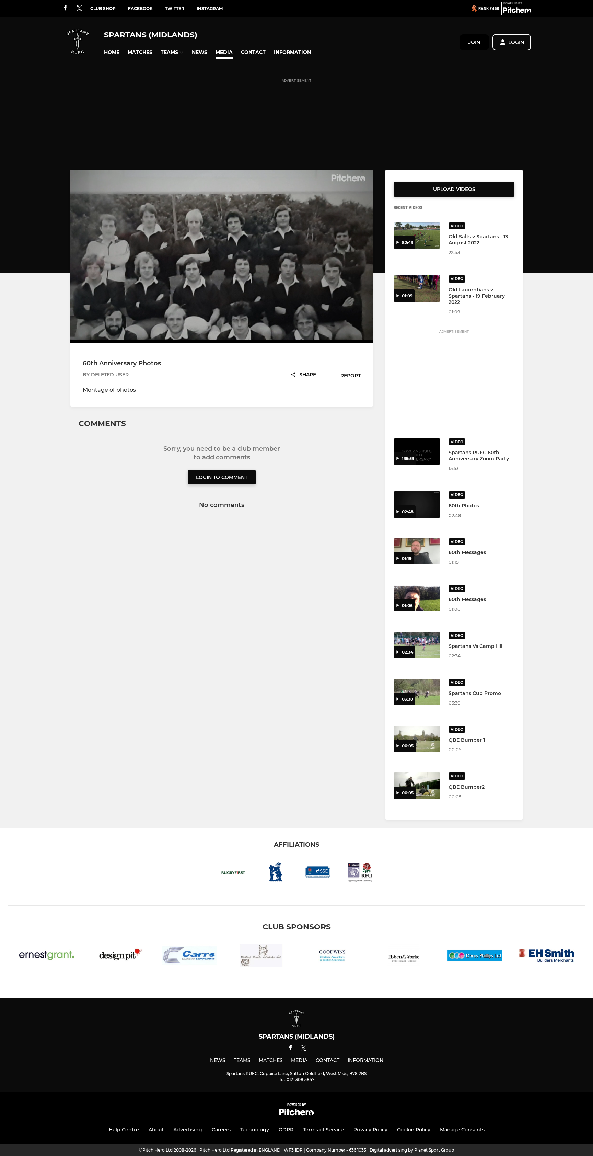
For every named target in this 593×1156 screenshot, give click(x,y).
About (156, 1129)
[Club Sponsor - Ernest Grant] (46, 957)
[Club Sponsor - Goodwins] (332, 957)
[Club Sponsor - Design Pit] (118, 957)
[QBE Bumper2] (417, 785)
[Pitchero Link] (517, 11)
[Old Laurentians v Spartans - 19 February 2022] (417, 288)
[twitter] (79, 8)
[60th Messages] (417, 551)
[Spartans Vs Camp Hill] (417, 645)
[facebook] (65, 8)
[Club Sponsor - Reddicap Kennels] (260, 957)
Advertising (187, 1129)
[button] (112, 52)
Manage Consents (462, 1129)
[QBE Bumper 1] (417, 739)
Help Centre (124, 1129)
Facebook (140, 8)
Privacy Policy (370, 1129)
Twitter (174, 8)
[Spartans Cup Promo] (417, 692)
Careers (221, 1129)
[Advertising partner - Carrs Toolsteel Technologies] (189, 957)
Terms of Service (323, 1129)
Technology (254, 1129)
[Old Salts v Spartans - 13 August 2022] (417, 235)
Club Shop (103, 8)
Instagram (210, 8)
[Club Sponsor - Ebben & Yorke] (403, 957)
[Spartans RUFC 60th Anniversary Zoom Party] (417, 451)
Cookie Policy (413, 1129)
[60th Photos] (417, 504)
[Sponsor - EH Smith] (546, 957)
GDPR (286, 1129)
